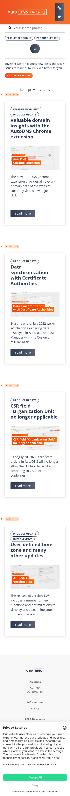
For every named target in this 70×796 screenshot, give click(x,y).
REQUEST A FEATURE (19, 75)
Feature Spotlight (26, 109)
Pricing (35, 708)
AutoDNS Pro (35, 691)
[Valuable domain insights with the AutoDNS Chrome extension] (35, 157)
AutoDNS (35, 688)
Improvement (22, 539)
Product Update (24, 114)
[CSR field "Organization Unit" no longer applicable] (35, 437)
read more (23, 213)
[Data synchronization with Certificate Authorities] (35, 304)
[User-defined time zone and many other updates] (35, 576)
